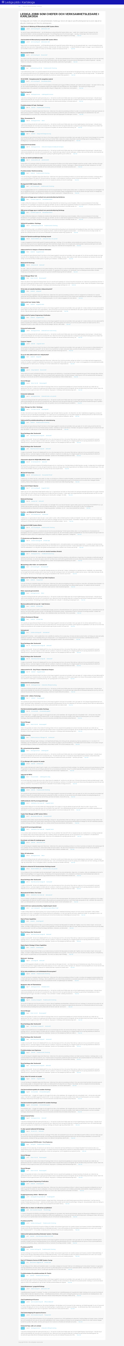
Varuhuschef (48, 435)
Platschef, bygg (46, 1210)
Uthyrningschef (44, 409)
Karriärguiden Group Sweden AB (38, 1196)
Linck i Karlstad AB (35, 908)
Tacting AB (33, 1144)
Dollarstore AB (34, 265)
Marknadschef (49, 895)
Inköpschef (38, 291)
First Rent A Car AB (35, 409)
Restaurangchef (42, 278)
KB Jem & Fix (34, 1131)
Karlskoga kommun (35, 94)
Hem (19, 6)
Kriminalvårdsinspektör (45, 711)
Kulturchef (44, 1118)
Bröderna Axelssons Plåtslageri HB (39, 737)
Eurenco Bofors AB (35, 160)
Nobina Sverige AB (35, 1288)
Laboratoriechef (45, 160)
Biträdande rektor (46, 986)
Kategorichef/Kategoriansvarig (44, 133)
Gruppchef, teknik (40, 252)
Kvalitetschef (45, 514)
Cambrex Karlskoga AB (36, 540)
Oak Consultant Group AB (36, 1210)
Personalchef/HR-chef (47, 475)
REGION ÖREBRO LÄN (36, 238)
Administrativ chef (45, 28)
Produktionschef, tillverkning (50, 68)
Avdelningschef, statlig (45, 776)
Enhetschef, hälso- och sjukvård (50, 238)
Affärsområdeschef (48, 1302)
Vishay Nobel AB (35, 370)
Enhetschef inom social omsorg (48, 330)
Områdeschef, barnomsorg (48, 553)
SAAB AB (33, 107)
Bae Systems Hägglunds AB (36, 1262)
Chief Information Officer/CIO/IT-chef (44, 1236)
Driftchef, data (46, 540)
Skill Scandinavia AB (35, 475)
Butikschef (41, 265)
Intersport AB (34, 501)
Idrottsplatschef (44, 567)
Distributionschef (48, 816)
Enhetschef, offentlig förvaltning (49, 685)
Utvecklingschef (40, 698)
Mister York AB (34, 278)
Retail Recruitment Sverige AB (37, 435)
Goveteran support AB (36, 199)
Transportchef (39, 580)
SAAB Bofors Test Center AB (37, 803)
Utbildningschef (44, 750)
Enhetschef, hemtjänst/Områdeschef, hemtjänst (53, 147)
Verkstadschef (46, 632)
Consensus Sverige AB (36, 1000)
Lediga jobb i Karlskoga (20, 2)
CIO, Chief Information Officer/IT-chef (49, 908)
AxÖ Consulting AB (35, 28)
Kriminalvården (34, 711)
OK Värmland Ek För (35, 462)
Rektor (43, 120)
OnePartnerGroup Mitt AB (36, 68)
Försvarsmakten (34, 776)
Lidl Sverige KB (34, 960)
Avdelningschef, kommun (47, 94)
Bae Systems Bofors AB (36, 816)
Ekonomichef (44, 55)
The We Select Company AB (37, 1026)
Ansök (22, 28)
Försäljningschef (51, 1196)
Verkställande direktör (46, 81)
